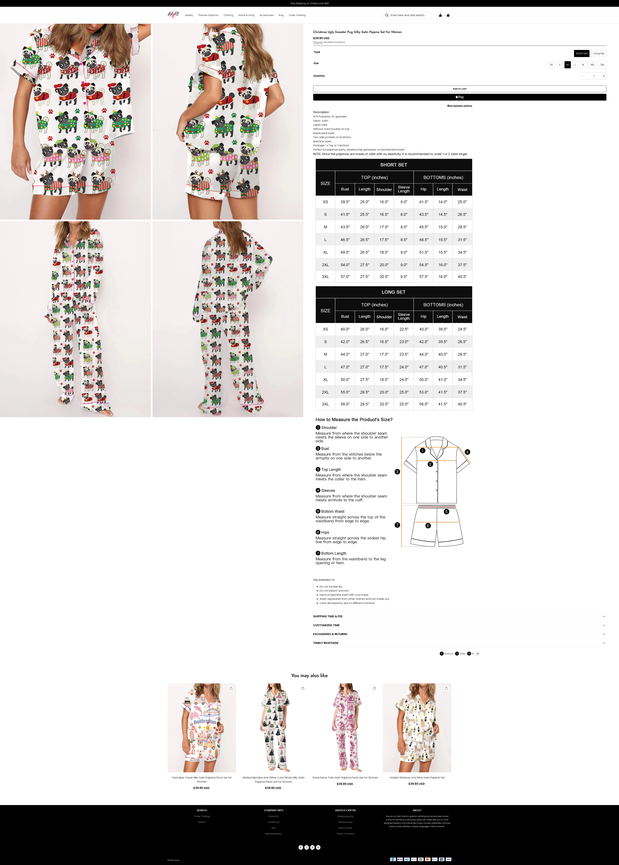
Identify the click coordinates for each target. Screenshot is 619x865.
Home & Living (246, 15)
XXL (592, 65)
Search (202, 822)
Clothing (228, 15)
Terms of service (345, 833)
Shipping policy (345, 816)
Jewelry (189, 15)
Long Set (599, 53)
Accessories (267, 15)
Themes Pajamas (208, 15)
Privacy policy (345, 822)
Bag (281, 15)
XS (551, 65)
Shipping (317, 42)
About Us (273, 816)
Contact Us (274, 822)
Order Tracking (297, 15)
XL (583, 65)
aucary (177, 860)
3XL (602, 65)
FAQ (274, 827)
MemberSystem (273, 833)
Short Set (581, 53)
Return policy (345, 827)
